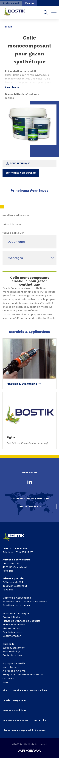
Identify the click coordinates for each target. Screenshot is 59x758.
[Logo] (16, 541)
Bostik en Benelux (30, 506)
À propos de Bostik (14, 663)
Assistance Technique (16, 613)
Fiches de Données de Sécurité (21, 620)
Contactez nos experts (21, 173)
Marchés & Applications (17, 597)
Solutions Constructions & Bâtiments (25, 601)
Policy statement (15, 647)
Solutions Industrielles (16, 605)
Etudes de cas (11, 628)
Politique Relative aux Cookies (30, 690)
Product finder (11, 617)
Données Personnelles (15, 720)
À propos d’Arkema (14, 670)
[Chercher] (45, 12)
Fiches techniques (14, 624)
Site (5, 690)
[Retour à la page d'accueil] (17, 12)
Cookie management (14, 700)
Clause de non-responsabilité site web (24, 730)
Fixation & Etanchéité (21, 383)
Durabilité (8, 643)
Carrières (8, 678)
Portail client (41, 720)
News (6, 682)
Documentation (12, 635)
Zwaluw (29, 3)
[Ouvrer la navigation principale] (54, 12)
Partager (49, 24)
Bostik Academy (12, 632)
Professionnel (11, 3)
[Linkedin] (29, 482)
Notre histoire (11, 667)
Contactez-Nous (12, 655)
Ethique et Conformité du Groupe (23, 674)
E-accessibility (11, 651)
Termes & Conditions (14, 710)
